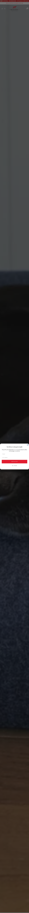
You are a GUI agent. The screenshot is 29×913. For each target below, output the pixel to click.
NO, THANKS (14, 465)
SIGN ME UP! (14, 461)
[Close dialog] (27, 445)
